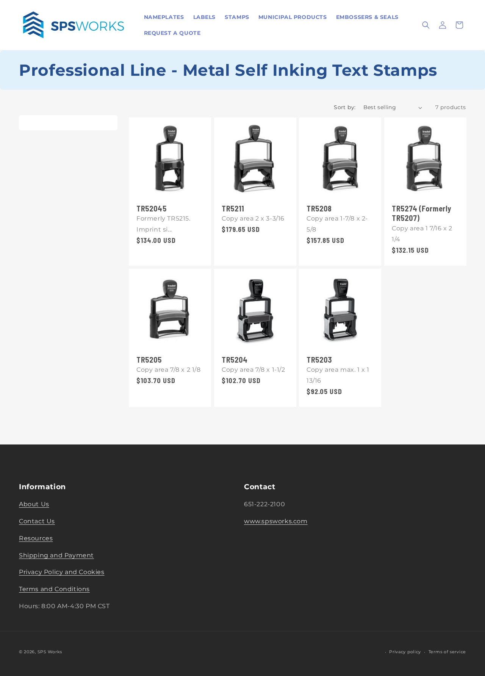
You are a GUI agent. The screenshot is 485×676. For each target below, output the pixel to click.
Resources (36, 538)
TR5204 (235, 359)
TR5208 (319, 208)
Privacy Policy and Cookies (62, 572)
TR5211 (233, 208)
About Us (34, 504)
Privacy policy (405, 652)
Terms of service (447, 652)
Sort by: (344, 107)
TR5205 (149, 359)
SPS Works (50, 651)
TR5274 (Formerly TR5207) (421, 213)
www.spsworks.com (276, 521)
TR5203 (319, 359)
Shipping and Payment (56, 555)
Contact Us (37, 521)
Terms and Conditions (54, 589)
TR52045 (151, 208)
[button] (426, 25)
